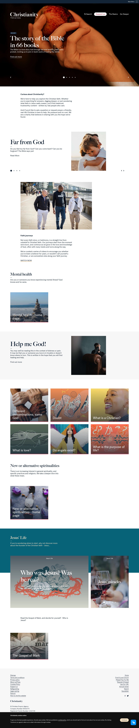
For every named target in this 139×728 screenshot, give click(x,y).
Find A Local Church (122, 678)
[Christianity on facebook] (125, 696)
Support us (100, 14)
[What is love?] (29, 439)
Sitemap (13, 675)
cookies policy (62, 720)
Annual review (124, 687)
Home (127, 675)
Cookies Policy (15, 684)
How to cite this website (18, 696)
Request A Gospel (123, 682)
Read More (14, 155)
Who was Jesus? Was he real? (46, 576)
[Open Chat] (133, 722)
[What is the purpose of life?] (110, 439)
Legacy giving (14, 691)
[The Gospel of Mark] (29, 646)
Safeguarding (14, 689)
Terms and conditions (17, 678)
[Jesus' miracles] (110, 582)
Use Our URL (124, 684)
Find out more (16, 57)
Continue (124, 720)
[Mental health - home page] (29, 307)
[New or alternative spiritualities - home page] (29, 502)
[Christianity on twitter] (128, 696)
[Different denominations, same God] (29, 405)
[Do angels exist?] (69, 439)
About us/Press (15, 682)
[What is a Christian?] (110, 405)
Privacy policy (15, 680)
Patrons (12, 693)
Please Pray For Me (122, 680)
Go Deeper (124, 14)
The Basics (113, 14)
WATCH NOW (26, 260)
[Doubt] (69, 405)
